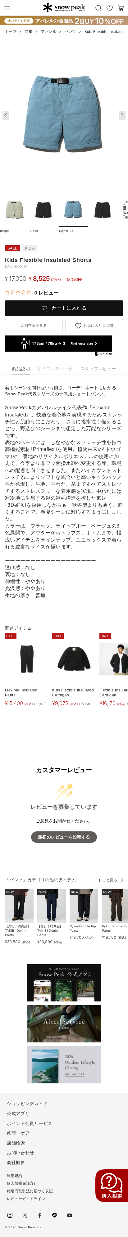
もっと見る (107, 880)
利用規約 (14, 1176)
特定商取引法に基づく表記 (30, 1191)
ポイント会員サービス (30, 1123)
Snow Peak (64, 7)
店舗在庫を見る (33, 325)
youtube (70, 1215)
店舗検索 (16, 1142)
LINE (55, 1215)
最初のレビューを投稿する (64, 837)
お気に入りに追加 (98, 325)
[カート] (121, 8)
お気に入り (109, 8)
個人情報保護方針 (22, 1183)
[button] (122, 115)
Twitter (25, 1215)
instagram (10, 1215)
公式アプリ (18, 1113)
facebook (40, 1215)
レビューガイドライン (26, 1199)
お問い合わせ (20, 1152)
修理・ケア (18, 1133)
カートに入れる (69, 308)
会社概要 (16, 1162)
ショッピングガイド (27, 1103)
